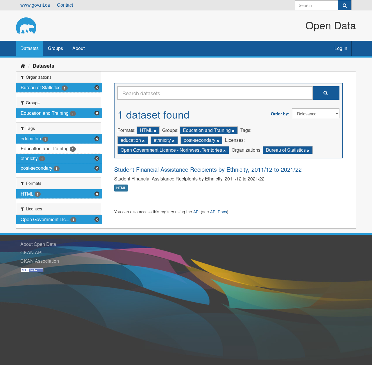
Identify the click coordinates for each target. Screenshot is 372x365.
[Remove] (155, 130)
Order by (279, 114)
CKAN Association (39, 260)
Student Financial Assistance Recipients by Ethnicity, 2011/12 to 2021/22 (208, 169)
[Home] (22, 65)
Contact (65, 4)
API (196, 211)
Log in (341, 48)
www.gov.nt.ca (35, 4)
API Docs (218, 211)
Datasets (29, 48)
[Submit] (344, 5)
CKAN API (31, 252)
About (78, 48)
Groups (55, 48)
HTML (121, 188)
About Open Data (38, 244)
